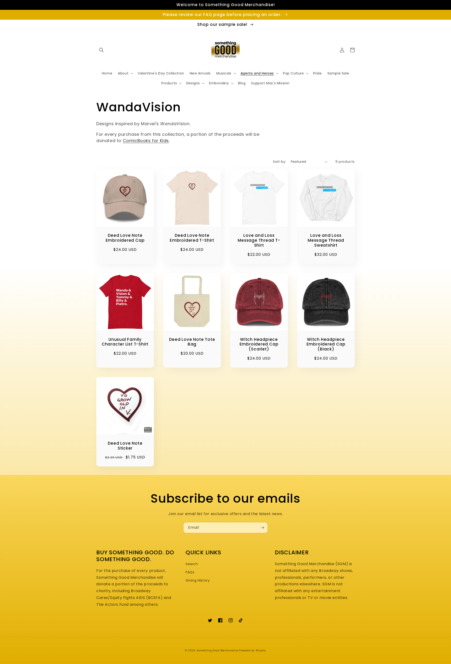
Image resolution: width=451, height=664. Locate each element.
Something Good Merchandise (217, 650)
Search (192, 564)
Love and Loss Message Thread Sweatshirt (326, 240)
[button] (101, 50)
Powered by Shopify (252, 650)
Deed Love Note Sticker (125, 446)
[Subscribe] (262, 527)
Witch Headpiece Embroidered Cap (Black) (326, 344)
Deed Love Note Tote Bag (192, 342)
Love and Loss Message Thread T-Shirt (259, 240)
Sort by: (279, 161)
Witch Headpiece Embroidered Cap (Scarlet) (259, 344)
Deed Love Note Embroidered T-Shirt (192, 238)
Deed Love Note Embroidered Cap (125, 238)
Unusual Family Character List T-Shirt (125, 342)
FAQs (190, 572)
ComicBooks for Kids (146, 141)
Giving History (198, 580)
